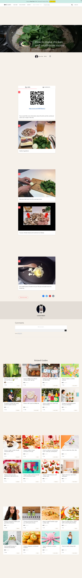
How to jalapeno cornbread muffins (30, 546)
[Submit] (72, 5)
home (76, 410)
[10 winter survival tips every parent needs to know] (12, 395)
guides (9, 26)
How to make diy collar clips (69, 450)
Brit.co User (41, 56)
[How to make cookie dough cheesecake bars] (12, 442)
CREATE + (29, 4)
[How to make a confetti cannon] (70, 370)
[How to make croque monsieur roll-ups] (31, 442)
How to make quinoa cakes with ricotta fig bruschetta (69, 522)
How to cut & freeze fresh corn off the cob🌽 (11, 379)
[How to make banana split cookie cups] (51, 466)
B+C (27, 382)
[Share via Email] (53, 296)
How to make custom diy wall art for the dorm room (31, 475)
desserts (56, 481)
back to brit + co (37, 4)
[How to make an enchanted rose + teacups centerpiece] (51, 442)
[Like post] (50, 56)
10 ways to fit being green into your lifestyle (69, 404)
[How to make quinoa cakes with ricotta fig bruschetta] (70, 513)
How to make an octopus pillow (49, 546)
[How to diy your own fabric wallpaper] (70, 466)
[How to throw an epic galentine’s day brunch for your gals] (12, 466)
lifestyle (17, 410)
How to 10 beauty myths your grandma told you (12, 522)
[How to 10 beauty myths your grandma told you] (12, 513)
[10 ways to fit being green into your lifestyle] (70, 395)
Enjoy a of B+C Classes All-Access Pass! (38, 1)
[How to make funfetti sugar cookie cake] (51, 513)
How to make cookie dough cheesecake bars (11, 450)
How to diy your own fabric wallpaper (69, 475)
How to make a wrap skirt (69, 546)
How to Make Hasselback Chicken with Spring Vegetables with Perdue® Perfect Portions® (30, 380)
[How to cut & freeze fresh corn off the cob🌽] (12, 370)
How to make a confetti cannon (68, 379)
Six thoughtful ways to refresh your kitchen (10, 546)
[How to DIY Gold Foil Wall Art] (31, 395)
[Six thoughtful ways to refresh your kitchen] (12, 538)
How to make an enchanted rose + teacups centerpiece (50, 450)
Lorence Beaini (41, 315)
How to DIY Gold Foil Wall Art (31, 403)
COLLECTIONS (22, 4)
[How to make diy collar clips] (70, 442)
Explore (5, 26)
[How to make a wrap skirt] (70, 538)
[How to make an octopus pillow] (51, 538)
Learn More (52, 1)
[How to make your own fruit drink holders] (51, 395)
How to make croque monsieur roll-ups (29, 450)
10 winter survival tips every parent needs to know (11, 404)
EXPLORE (15, 4)
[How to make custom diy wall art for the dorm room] (31, 466)
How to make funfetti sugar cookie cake (50, 522)
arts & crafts (55, 385)
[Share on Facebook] (43, 296)
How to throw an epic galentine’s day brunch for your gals (11, 476)
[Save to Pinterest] (50, 296)
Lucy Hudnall (10, 382)
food (18, 385)
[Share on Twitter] (47, 296)
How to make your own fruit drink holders (50, 404)
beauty (18, 528)
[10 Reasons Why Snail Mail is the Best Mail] (51, 370)
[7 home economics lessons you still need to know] (31, 513)
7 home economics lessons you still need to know (30, 522)
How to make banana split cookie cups (50, 475)
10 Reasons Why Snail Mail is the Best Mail (50, 379)
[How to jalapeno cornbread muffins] (31, 538)
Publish (66, 330)
